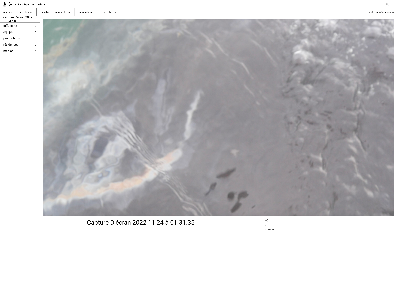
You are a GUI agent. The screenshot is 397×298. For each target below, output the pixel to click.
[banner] (26, 4)
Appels (44, 12)
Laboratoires (86, 12)
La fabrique (110, 12)
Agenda (7, 12)
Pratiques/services (381, 12)
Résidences (26, 12)
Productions (63, 12)
